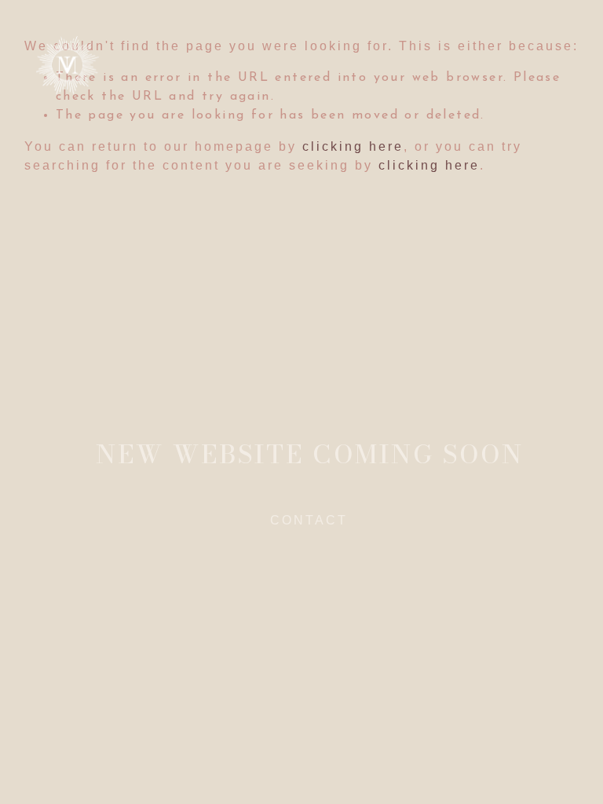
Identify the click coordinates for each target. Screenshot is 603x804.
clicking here (353, 146)
